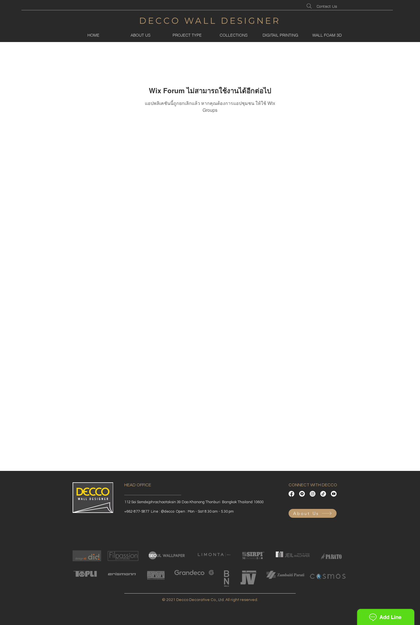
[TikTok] (323, 494)
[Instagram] (312, 494)
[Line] (302, 494)
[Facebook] (291, 494)
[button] (187, 35)
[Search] (309, 6)
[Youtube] (334, 494)
